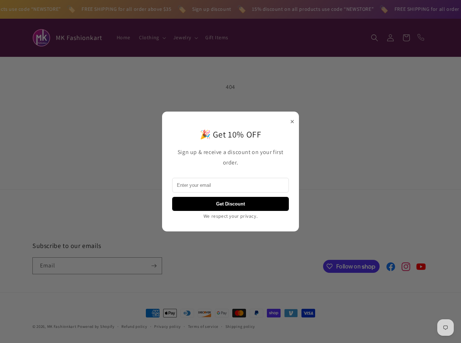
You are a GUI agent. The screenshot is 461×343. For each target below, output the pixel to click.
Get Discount (230, 204)
